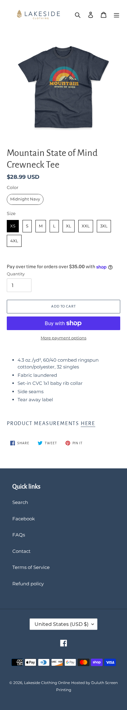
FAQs (18, 535)
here (88, 423)
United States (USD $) (61, 624)
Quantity (16, 273)
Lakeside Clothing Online (47, 682)
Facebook (23, 519)
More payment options (63, 337)
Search (20, 502)
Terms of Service (31, 567)
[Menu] (116, 14)
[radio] (25, 199)
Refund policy (28, 584)
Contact (21, 551)
